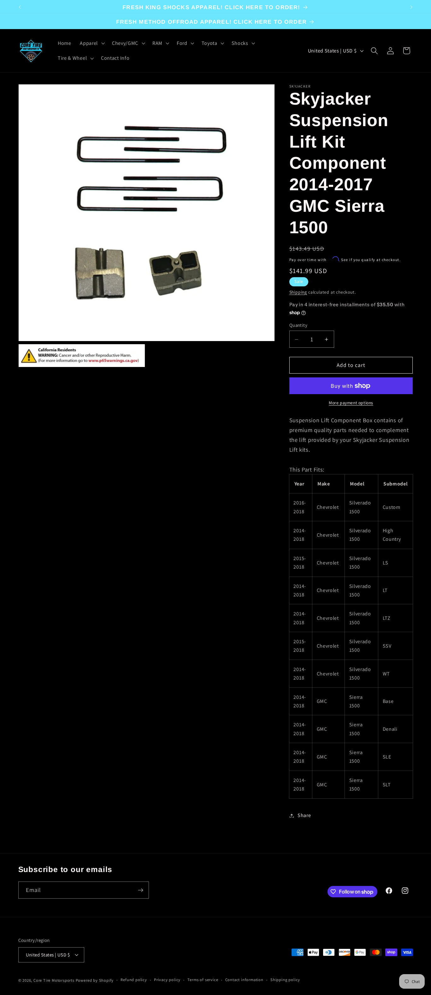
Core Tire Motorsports (53, 980)
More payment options (351, 403)
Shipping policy (285, 980)
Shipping (298, 292)
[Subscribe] (141, 890)
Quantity (298, 325)
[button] (91, 43)
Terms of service (202, 980)
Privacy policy (167, 980)
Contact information (244, 980)
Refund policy (134, 980)
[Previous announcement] (20, 7)
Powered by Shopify (95, 980)
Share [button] (304, 815)
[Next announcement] (411, 7)
